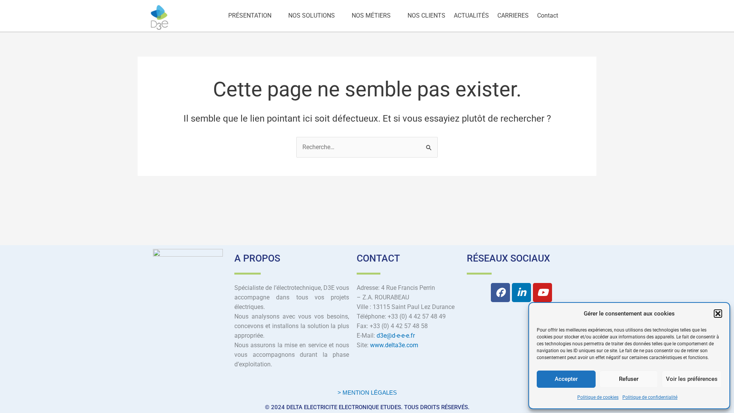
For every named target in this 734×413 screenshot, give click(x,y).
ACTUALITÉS (471, 15)
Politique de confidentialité (649, 397)
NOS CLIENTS (426, 15)
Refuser (628, 379)
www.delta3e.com (394, 345)
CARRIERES (513, 15)
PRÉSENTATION (249, 15)
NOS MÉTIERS (371, 15)
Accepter (566, 379)
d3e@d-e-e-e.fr (396, 335)
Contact (547, 15)
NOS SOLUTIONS (311, 15)
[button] (718, 313)
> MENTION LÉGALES (367, 392)
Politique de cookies (598, 397)
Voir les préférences (692, 379)
